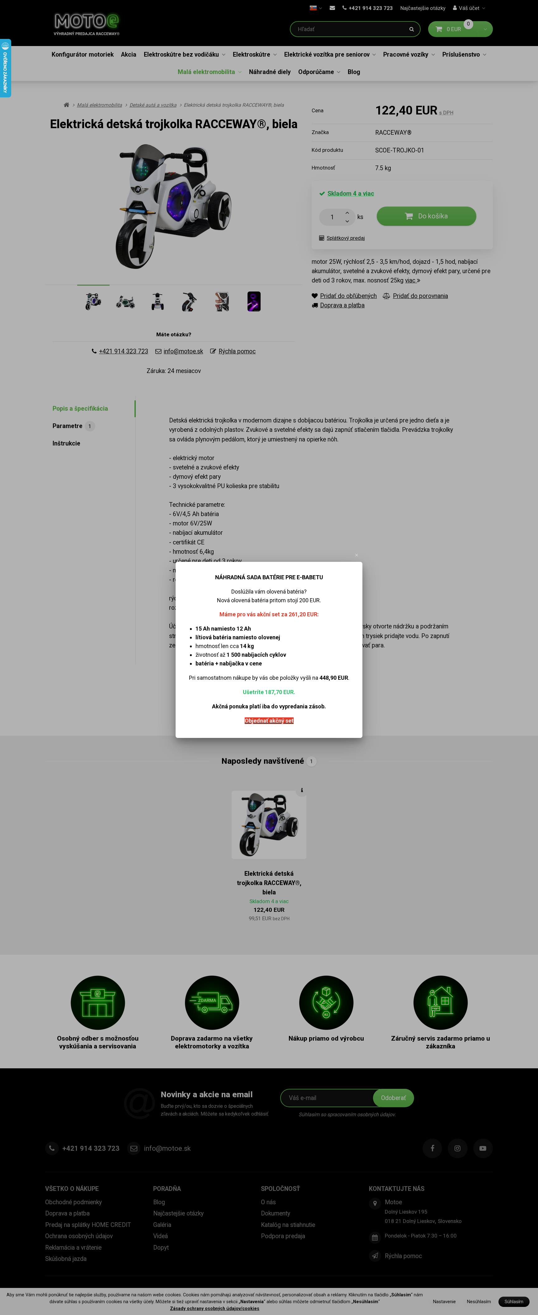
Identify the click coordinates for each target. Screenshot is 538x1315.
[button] (357, 555)
